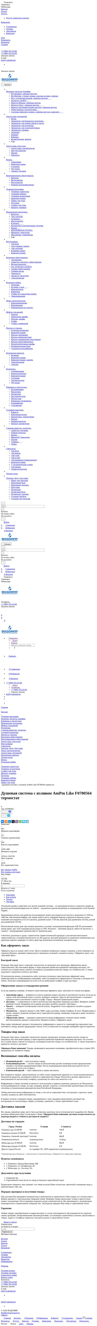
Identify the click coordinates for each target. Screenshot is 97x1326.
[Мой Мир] (9, 821)
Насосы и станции (9, 735)
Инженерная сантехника (11, 723)
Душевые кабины (8, 778)
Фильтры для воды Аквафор (13, 719)
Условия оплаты (8, 1271)
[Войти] (2, 612)
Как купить (11, 897)
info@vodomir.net (8, 60)
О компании (11, 27)
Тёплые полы (7, 757)
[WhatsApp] (20, 821)
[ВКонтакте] (2, 821)
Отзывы (9, 29)
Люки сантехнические (10, 751)
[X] (13, 821)
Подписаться (7, 1232)
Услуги (4, 1245)
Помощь (4, 1266)
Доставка (10, 902)
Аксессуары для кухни (11, 741)
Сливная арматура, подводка (13, 730)
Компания (5, 1248)
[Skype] (23, 821)
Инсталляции (7, 744)
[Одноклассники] (6, 821)
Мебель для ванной (9, 725)
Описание (10, 895)
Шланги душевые (8, 773)
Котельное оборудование (11, 737)
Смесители (5, 746)
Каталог (4, 1239)
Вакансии (10, 33)
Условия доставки (8, 1273)
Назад (15, 640)
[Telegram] (27, 821)
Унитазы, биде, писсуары (12, 748)
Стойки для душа (8, 771)
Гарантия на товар (9, 1275)
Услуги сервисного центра (17, 18)
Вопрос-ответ (7, 1277)
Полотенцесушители (10, 755)
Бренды (4, 1243)
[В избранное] (6, 812)
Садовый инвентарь (9, 732)
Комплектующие (8, 780)
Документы (11, 31)
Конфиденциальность (10, 1313)
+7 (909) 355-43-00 (9, 51)
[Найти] (3, 519)
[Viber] (16, 821)
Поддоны (5, 776)
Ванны (4, 760)
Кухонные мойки (8, 762)
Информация (6, 1261)
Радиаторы (5, 728)
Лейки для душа (8, 782)
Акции (4, 1241)
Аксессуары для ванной (11, 753)
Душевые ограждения (10, 769)
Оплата (9, 899)
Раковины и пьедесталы (11, 721)
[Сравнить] (6, 816)
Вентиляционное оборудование (14, 739)
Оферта (4, 1315)
